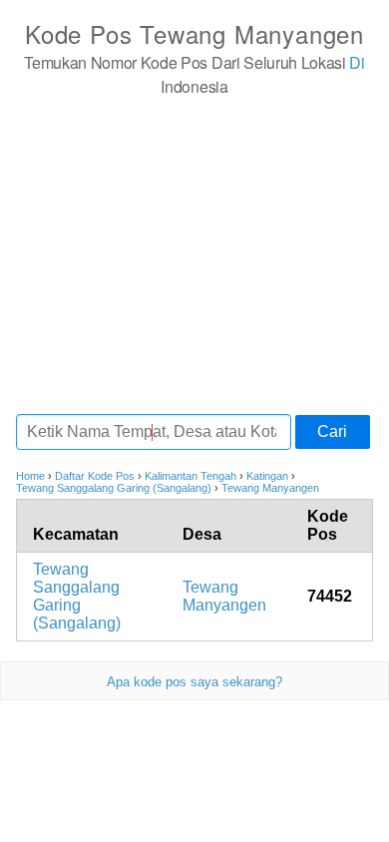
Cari (332, 431)
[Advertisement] (194, 254)
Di (356, 62)
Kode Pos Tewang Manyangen (194, 33)
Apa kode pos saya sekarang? (194, 681)
